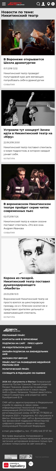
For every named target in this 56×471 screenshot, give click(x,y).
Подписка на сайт (13, 343)
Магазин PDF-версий (15, 358)
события (9, 85)
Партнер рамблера (42, 457)
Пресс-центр (35, 343)
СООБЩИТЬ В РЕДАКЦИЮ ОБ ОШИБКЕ (23, 373)
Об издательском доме (17, 347)
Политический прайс (15, 369)
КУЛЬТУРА (9, 159)
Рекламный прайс (13, 335)
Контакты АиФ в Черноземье (20, 339)
